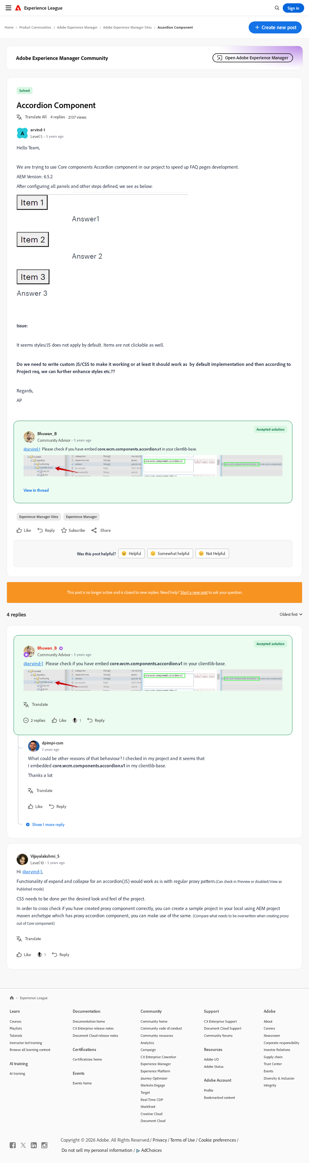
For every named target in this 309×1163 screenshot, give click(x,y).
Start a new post (194, 592)
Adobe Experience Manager (77, 27)
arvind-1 (37, 129)
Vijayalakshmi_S (44, 856)
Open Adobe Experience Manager (256, 58)
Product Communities (35, 27)
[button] (275, 27)
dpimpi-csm (52, 742)
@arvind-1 (32, 449)
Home (9, 27)
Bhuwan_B (47, 433)
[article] (153, 685)
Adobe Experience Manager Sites (127, 27)
